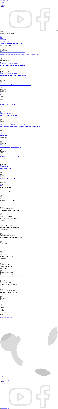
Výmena (2, 311)
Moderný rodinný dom (5, 168)
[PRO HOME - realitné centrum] (5, 0)
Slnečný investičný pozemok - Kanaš (8, 178)
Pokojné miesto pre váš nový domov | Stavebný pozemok (13, 75)
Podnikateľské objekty (4, 303)
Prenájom (2, 310)
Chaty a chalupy (3, 304)
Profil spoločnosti (6, 379)
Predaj (2, 309)
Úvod (3, 2)
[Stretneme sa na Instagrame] (4, 30)
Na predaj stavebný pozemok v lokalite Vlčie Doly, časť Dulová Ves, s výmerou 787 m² (20, 126)
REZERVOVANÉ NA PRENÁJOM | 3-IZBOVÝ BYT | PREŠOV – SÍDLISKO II (19, 54)
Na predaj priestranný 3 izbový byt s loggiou (10, 147)
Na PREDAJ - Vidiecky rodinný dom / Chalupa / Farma (13, 156)
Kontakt (3, 6)
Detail (1, 51)
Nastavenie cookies (9, 317)
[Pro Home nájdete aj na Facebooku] (43, 30)
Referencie (3, 5)
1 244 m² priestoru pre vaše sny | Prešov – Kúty (11, 43)
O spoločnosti (4, 3)
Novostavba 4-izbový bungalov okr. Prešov (10, 115)
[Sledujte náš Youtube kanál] (20, 30)
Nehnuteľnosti (4, 381)
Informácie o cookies (3, 317)
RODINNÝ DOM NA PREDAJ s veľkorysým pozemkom (13, 104)
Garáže (2, 305)
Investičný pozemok (5, 94)
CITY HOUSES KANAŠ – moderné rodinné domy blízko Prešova (15, 85)
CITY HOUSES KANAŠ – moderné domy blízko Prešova (13, 65)
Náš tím (3, 4)
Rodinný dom (3, 135)
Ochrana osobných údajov (8, 380)
